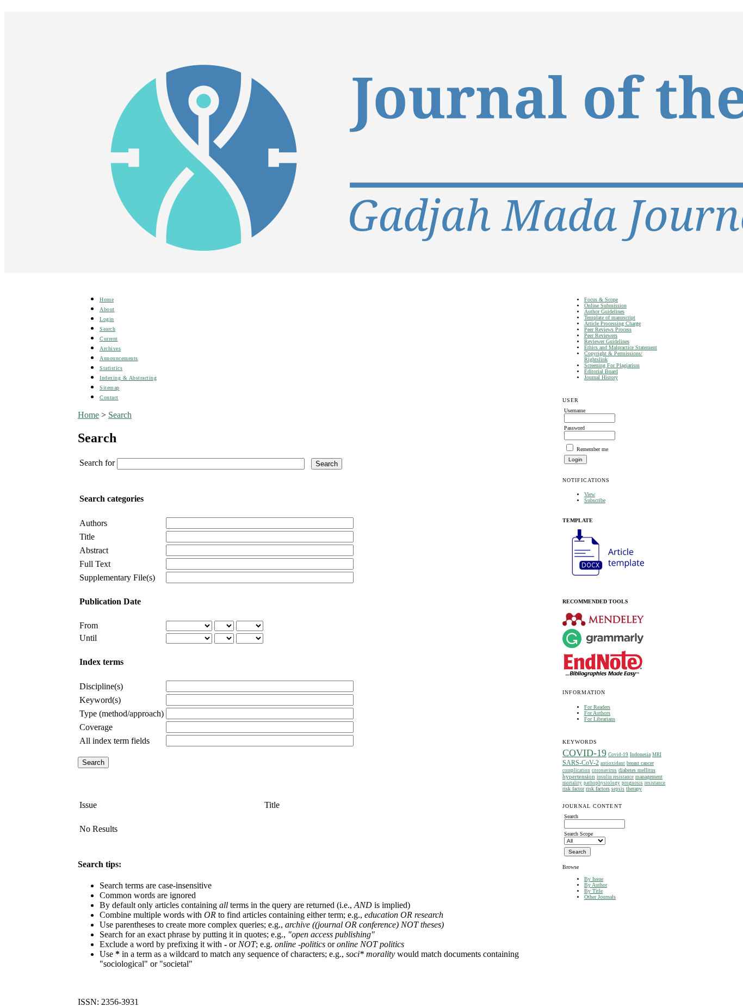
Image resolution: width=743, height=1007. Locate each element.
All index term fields (114, 740)
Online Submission (605, 305)
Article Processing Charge (612, 323)
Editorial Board (601, 371)
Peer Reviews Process (607, 329)
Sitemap (110, 388)
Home (107, 299)
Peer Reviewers (600, 335)
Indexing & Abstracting (128, 378)
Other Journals (600, 897)
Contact (109, 397)
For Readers (597, 707)
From (88, 625)
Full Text (94, 564)
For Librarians (599, 719)
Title (87, 536)
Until (88, 637)
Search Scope (578, 834)
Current (109, 339)
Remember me (592, 449)
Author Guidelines (604, 311)
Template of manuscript (609, 317)
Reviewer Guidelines (606, 341)
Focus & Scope (601, 299)
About (107, 309)
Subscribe (594, 500)
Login (107, 319)
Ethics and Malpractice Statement (620, 347)
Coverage (96, 727)
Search (107, 329)
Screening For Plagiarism (612, 365)
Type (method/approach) (121, 713)
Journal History (601, 377)
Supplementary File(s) (117, 577)
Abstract (93, 550)
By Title (593, 891)
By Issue (593, 879)
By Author (595, 885)
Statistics (111, 368)
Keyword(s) (100, 700)
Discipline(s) (101, 686)
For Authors (597, 713)
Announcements (119, 358)
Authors (93, 523)
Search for (97, 462)
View (589, 494)
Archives (110, 348)
